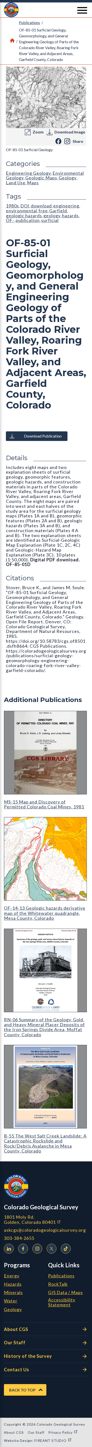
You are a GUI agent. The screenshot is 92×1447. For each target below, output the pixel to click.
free (43, 210)
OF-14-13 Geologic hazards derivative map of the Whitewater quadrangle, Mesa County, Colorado (44, 913)
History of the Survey (28, 1356)
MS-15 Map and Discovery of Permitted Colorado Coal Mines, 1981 (44, 804)
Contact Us (16, 1369)
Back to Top (22, 1390)
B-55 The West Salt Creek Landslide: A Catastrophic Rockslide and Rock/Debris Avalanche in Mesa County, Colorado (45, 1143)
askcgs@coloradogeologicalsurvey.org (45, 1230)
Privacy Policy (63, 1432)
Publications (29, 22)
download (41, 205)
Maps (33, 182)
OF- (10, 220)
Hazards (13, 1284)
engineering (66, 205)
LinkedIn (9, 1249)
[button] (46, 9)
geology (52, 215)
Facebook (23, 1249)
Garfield (58, 210)
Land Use (16, 182)
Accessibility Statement (61, 1302)
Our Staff (15, 1342)
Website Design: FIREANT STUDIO (38, 1440)
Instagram (37, 1249)
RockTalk (58, 1284)
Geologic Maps (41, 177)
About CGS (16, 1329)
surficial (50, 220)
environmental (21, 210)
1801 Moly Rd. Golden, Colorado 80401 (46, 1219)
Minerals (13, 1292)
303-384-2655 (19, 1238)
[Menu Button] (82, 10)
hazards (70, 215)
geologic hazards (24, 215)
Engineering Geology (28, 173)
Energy (11, 1275)
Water (10, 1301)
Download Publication (43, 436)
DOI (24, 205)
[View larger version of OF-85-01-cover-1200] (46, 97)
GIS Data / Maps (65, 1292)
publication (28, 220)
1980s (12, 205)
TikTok (66, 1249)
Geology (68, 177)
